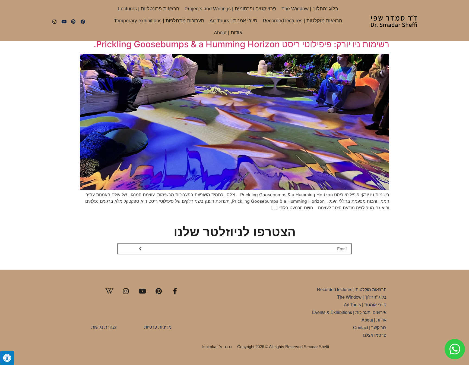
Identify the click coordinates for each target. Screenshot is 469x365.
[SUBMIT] (140, 249)
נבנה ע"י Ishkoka (217, 346)
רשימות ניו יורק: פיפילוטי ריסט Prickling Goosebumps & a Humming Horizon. (241, 44)
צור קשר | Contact (369, 327)
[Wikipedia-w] (109, 291)
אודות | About (228, 32)
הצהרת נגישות (104, 327)
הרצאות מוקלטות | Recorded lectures (302, 20)
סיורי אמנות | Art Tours (233, 20)
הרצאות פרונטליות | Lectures (148, 8)
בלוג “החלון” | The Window (309, 8)
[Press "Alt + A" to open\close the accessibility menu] (7, 358)
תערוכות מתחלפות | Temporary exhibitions (159, 20)
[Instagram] (54, 21)
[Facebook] (82, 21)
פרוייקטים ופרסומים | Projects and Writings (230, 8)
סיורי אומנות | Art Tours (365, 304)
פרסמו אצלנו (374, 335)
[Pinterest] (73, 21)
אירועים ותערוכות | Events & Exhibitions (349, 312)
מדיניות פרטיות (158, 327)
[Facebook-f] (175, 291)
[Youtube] (63, 21)
